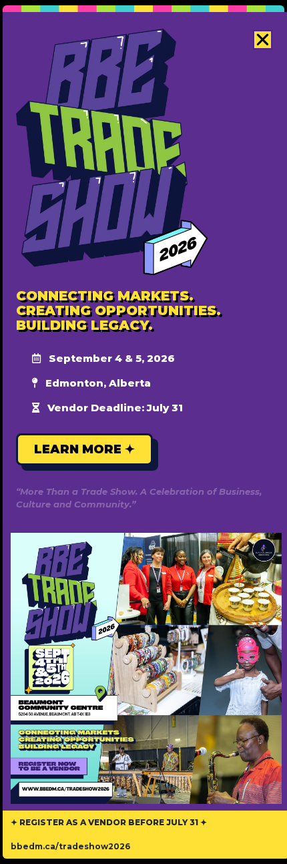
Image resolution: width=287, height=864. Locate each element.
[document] (143, 432)
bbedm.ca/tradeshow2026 (70, 846)
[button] (262, 39)
